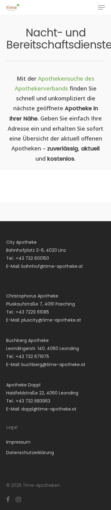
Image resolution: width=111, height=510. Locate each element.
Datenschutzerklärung (30, 452)
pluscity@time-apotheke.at (51, 320)
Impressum (18, 442)
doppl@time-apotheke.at (48, 409)
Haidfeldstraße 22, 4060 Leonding (42, 393)
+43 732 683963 (33, 401)
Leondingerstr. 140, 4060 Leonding (42, 348)
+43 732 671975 (32, 356)
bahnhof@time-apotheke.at (52, 266)
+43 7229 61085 (32, 312)
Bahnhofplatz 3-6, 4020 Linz (36, 250)
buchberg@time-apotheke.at (53, 364)
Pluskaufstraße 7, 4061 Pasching (40, 304)
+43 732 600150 (32, 258)
